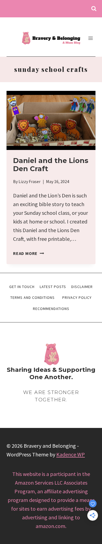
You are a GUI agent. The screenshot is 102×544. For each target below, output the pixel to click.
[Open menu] (90, 38)
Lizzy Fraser (29, 181)
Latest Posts (53, 286)
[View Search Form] (93, 8)
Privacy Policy (77, 297)
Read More (28, 253)
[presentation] (51, 120)
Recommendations (51, 308)
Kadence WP (70, 454)
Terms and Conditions (32, 297)
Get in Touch (22, 286)
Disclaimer (82, 286)
